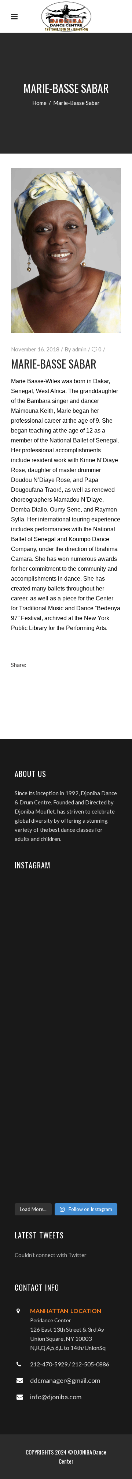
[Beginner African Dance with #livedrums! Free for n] (66, 1090)
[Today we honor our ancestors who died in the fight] (66, 902)
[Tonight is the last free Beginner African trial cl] (66, 986)
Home (39, 102)
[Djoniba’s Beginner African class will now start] (66, 1041)
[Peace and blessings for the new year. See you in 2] (66, 934)
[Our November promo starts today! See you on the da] (66, 1166)
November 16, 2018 (35, 349)
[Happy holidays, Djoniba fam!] (66, 951)
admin (79, 349)
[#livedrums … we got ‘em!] (66, 1192)
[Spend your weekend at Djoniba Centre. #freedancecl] (66, 1130)
